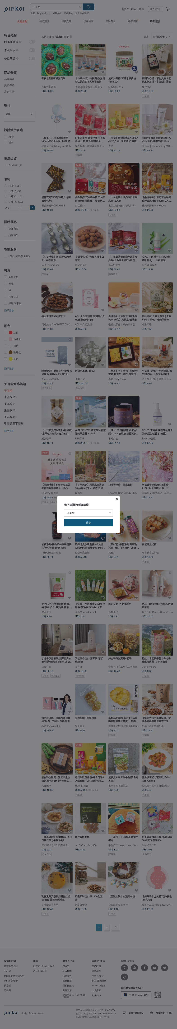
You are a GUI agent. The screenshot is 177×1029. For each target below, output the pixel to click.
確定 (88, 523)
